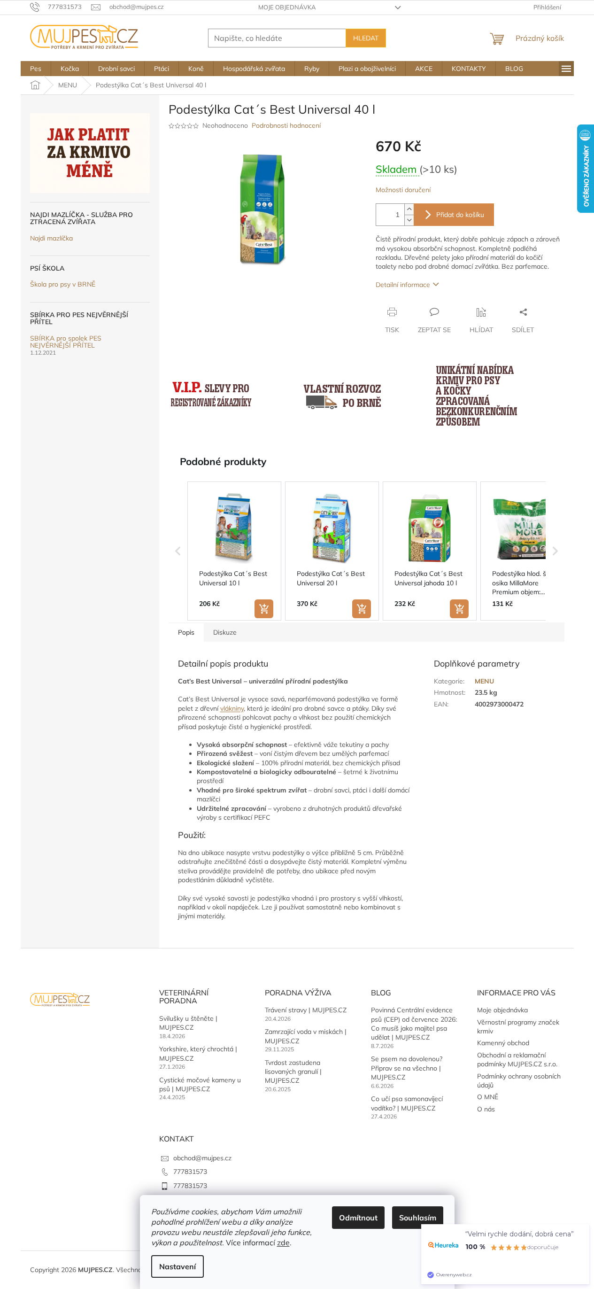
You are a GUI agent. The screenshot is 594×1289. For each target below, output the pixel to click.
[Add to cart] (264, 608)
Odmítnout (358, 1217)
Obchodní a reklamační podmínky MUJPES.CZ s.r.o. (517, 1059)
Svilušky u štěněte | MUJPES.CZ (188, 1023)
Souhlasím (417, 1217)
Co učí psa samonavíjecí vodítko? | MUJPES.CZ (407, 1103)
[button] (178, 551)
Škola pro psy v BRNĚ (62, 284)
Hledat (365, 38)
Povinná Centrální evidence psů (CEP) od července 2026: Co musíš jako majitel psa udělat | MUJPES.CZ (414, 1023)
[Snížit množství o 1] (409, 220)
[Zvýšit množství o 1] (409, 209)
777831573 (190, 1171)
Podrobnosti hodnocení (286, 125)
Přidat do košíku (460, 214)
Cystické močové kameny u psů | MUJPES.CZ (200, 1084)
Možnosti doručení (403, 190)
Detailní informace (403, 284)
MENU (484, 681)
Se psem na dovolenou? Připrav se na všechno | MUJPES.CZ (406, 1068)
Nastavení (177, 1266)
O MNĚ (487, 1097)
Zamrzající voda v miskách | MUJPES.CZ (306, 1036)
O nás (486, 1109)
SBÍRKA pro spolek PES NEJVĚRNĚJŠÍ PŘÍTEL (65, 342)
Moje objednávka (287, 7)
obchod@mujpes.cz (202, 1158)
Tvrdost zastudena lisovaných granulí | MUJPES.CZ (293, 1071)
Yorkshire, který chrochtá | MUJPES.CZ (198, 1053)
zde (283, 1242)
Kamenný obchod (503, 1043)
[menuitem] (36, 68)
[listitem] (234, 551)
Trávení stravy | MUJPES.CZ (306, 1010)
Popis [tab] (186, 632)
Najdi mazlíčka (51, 238)
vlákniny (232, 708)
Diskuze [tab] (225, 632)
